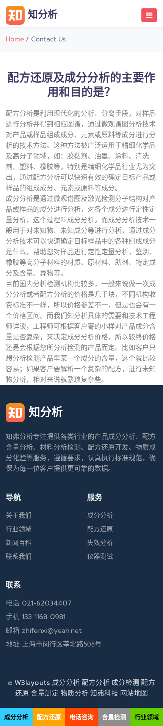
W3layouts (32, 682)
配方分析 (96, 682)
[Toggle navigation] (149, 15)
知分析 (41, 14)
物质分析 (75, 693)
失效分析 (100, 543)
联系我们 (18, 556)
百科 (25, 543)
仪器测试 (100, 556)
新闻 (12, 543)
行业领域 (18, 529)
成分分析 (100, 515)
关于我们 (18, 515)
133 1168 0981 (44, 617)
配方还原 (100, 529)
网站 (127, 693)
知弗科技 (104, 693)
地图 (141, 693)
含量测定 (45, 693)
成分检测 (125, 682)
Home (15, 39)
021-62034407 (47, 603)
